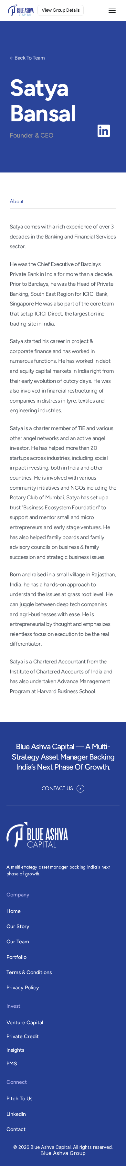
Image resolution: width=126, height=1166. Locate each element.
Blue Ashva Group (63, 1153)
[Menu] (112, 10)
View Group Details (60, 10)
